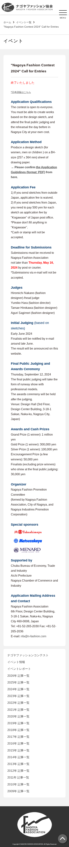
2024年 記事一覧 (18, 689)
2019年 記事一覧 (18, 723)
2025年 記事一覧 (18, 682)
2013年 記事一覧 (18, 764)
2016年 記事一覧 (18, 743)
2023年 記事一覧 (18, 696)
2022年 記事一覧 (18, 702)
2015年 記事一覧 (18, 750)
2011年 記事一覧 (18, 777)
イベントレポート (19, 668)
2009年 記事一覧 (18, 791)
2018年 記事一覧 (18, 730)
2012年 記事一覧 (18, 770)
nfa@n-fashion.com (33, 636)
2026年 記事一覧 (18, 675)
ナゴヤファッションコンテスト (28, 655)
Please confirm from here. (34, 172)
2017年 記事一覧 (18, 736)
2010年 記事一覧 (18, 784)
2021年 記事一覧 (18, 709)
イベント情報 (16, 662)
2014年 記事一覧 (18, 757)
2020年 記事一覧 (18, 716)
